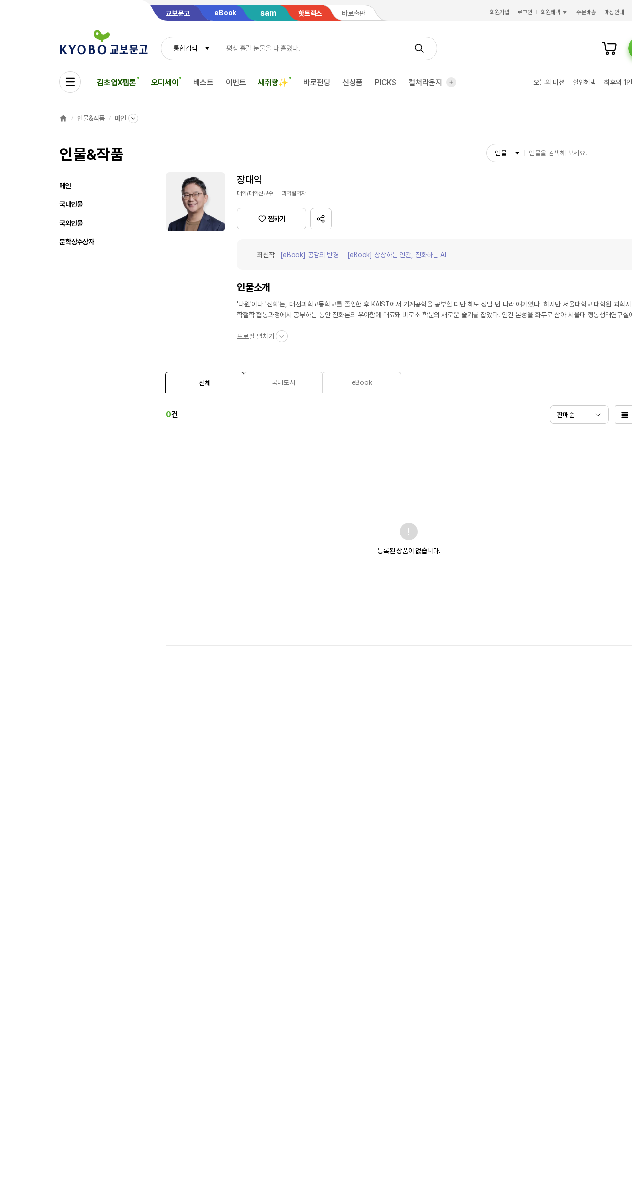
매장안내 (614, 12)
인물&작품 (91, 118)
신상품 (352, 82)
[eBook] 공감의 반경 (309, 255)
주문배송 (586, 12)
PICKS (385, 82)
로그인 (524, 12)
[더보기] (451, 82)
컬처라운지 (425, 82)
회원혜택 (550, 12)
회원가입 (500, 12)
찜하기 (277, 219)
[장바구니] (609, 48)
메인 (120, 118)
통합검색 (185, 48)
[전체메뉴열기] (70, 82)
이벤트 (236, 82)
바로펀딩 (316, 82)
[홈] (63, 118)
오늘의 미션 (548, 82)
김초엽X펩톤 (116, 82)
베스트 (203, 82)
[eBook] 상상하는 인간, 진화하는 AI (396, 255)
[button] (321, 218)
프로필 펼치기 (255, 336)
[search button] (419, 48)
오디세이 (164, 82)
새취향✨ (273, 82)
